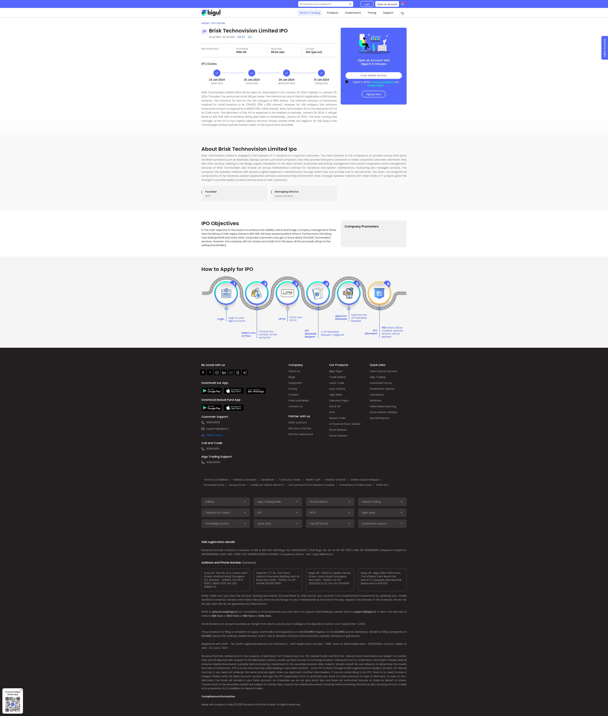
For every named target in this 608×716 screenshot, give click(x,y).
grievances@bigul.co (225, 612)
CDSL (261, 616)
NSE (214, 616)
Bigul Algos (335, 371)
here (220, 616)
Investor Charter (335, 480)
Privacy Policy (375, 85)
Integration (295, 383)
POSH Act (382, 485)
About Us (294, 371)
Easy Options (337, 389)
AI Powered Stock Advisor (345, 424)
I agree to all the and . (375, 83)
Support (388, 13)
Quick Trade (336, 383)
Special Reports (379, 418)
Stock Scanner (338, 435)
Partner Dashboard (300, 434)
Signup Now (374, 94)
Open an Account (387, 4)
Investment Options (382, 389)
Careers (293, 394)
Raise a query (214, 435)
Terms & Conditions (382, 82)
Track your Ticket (290, 480)
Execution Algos (339, 400)
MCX (230, 616)
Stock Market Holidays (383, 412)
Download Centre (381, 383)
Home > (206, 23)
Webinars (376, 400)
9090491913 (213, 422)
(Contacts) (249, 562)
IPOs (332, 412)
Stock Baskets (338, 430)
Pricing (372, 13)
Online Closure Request (365, 480)
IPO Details (218, 23)
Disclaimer (267, 480)
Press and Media (298, 400)
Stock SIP (335, 406)
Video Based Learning (383, 406)
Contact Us (295, 406)
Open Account (604, 48)
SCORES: (309, 632)
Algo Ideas (335, 394)
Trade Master (337, 377)
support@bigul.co (217, 429)
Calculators (377, 394)
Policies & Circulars (244, 480)
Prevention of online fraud (355, 485)
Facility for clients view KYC (267, 485)
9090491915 (213, 462)
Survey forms (237, 485)
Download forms (214, 485)
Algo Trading (377, 377)
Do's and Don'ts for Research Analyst (312, 485)
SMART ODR (313, 480)
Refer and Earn (297, 422)
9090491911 (212, 448)
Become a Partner (299, 428)
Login (367, 4)
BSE (245, 616)
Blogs (291, 377)
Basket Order (337, 418)
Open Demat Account (383, 371)
